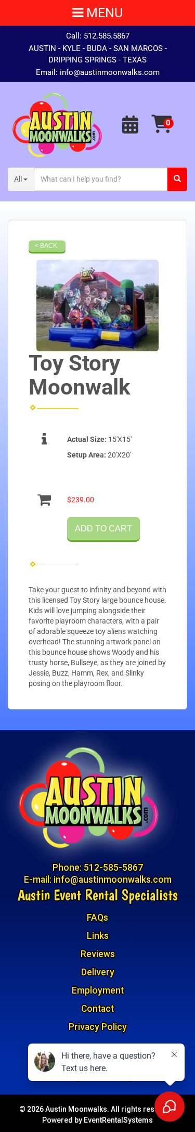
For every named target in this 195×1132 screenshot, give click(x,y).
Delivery (97, 972)
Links (98, 936)
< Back (46, 245)
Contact (97, 1008)
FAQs (97, 917)
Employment (98, 990)
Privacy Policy (98, 1027)
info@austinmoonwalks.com (110, 72)
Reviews (98, 954)
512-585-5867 (113, 867)
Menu (103, 12)
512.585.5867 (106, 36)
